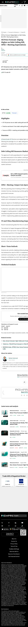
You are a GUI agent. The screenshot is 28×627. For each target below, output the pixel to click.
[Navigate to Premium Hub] (5, 416)
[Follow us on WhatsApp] (22, 5)
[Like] (24, 382)
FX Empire (3, 32)
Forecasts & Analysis (13, 32)
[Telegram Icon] (10, 526)
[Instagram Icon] (4, 526)
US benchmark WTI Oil (7, 139)
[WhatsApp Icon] (17, 526)
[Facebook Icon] (10, 523)
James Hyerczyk (13, 358)
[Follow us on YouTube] (25, 5)
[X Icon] (4, 523)
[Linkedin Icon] (17, 523)
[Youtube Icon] (24, 523)
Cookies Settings (14, 549)
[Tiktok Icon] (24, 526)
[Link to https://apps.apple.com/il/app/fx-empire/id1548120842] (5, 529)
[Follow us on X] (20, 5)
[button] (2, 2)
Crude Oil (23, 32)
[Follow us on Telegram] (27, 5)
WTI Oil (5, 62)
